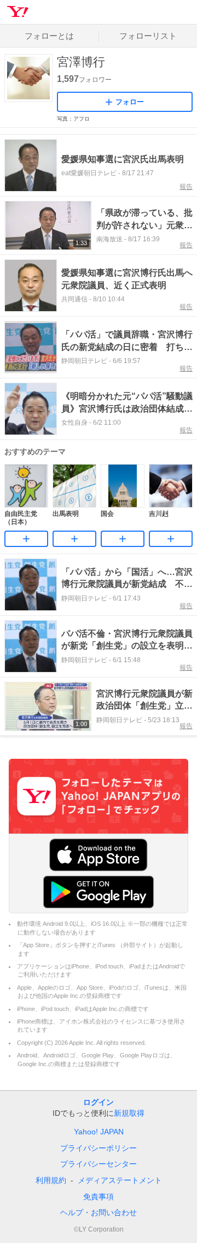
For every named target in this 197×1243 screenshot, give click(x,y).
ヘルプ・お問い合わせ (98, 1212)
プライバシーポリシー (98, 1148)
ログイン (98, 1102)
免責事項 (98, 1196)
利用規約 (51, 1180)
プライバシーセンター (98, 1163)
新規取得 (129, 1113)
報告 (186, 187)
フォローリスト (148, 35)
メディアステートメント (120, 1180)
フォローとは (49, 35)
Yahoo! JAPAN (99, 1131)
